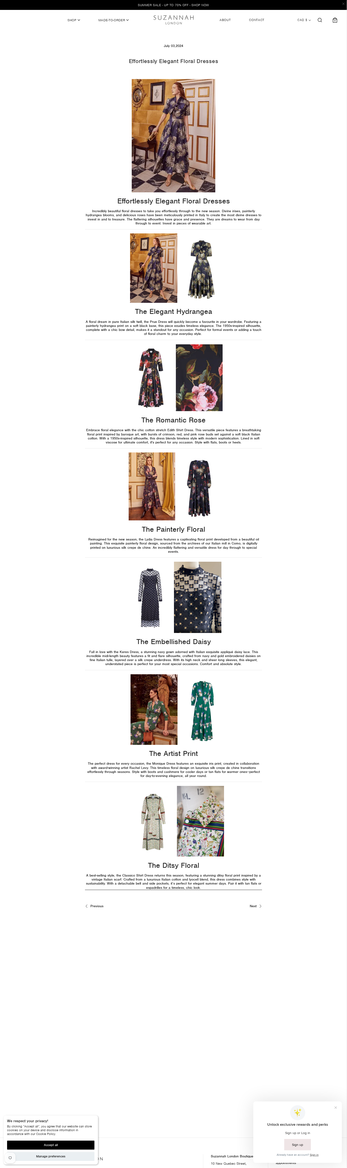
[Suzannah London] (173, 19)
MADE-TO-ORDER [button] (112, 20)
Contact (256, 20)
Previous (96, 906)
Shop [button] (72, 20)
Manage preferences (50, 1156)
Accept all (51, 1145)
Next (254, 906)
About (225, 20)
